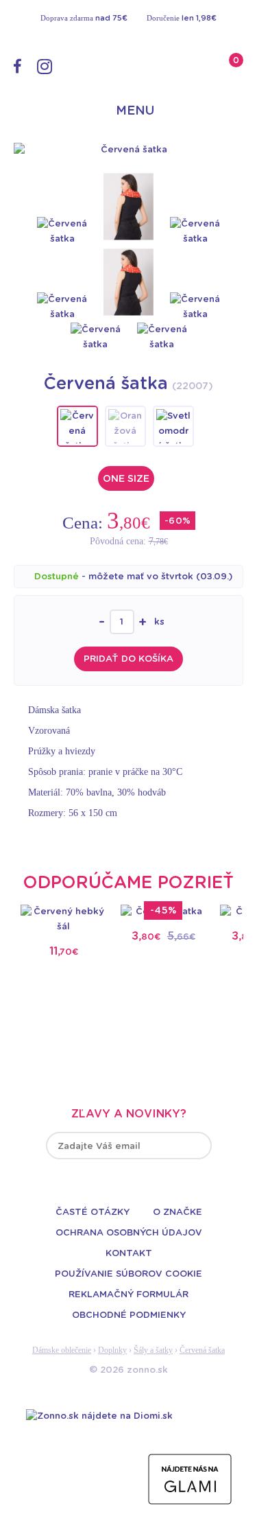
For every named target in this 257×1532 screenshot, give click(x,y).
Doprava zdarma (83, 18)
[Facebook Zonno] (17, 66)
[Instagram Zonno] (44, 66)
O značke (177, 1212)
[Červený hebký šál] (64, 919)
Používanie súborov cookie (128, 1274)
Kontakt (129, 1253)
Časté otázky (93, 1212)
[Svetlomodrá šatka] (173, 426)
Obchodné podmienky (129, 1315)
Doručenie (182, 18)
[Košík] (220, 65)
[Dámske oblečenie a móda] (129, 70)
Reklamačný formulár (128, 1294)
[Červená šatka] (128, 149)
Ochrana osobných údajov (129, 1233)
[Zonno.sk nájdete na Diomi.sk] (99, 1415)
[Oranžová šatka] (125, 426)
